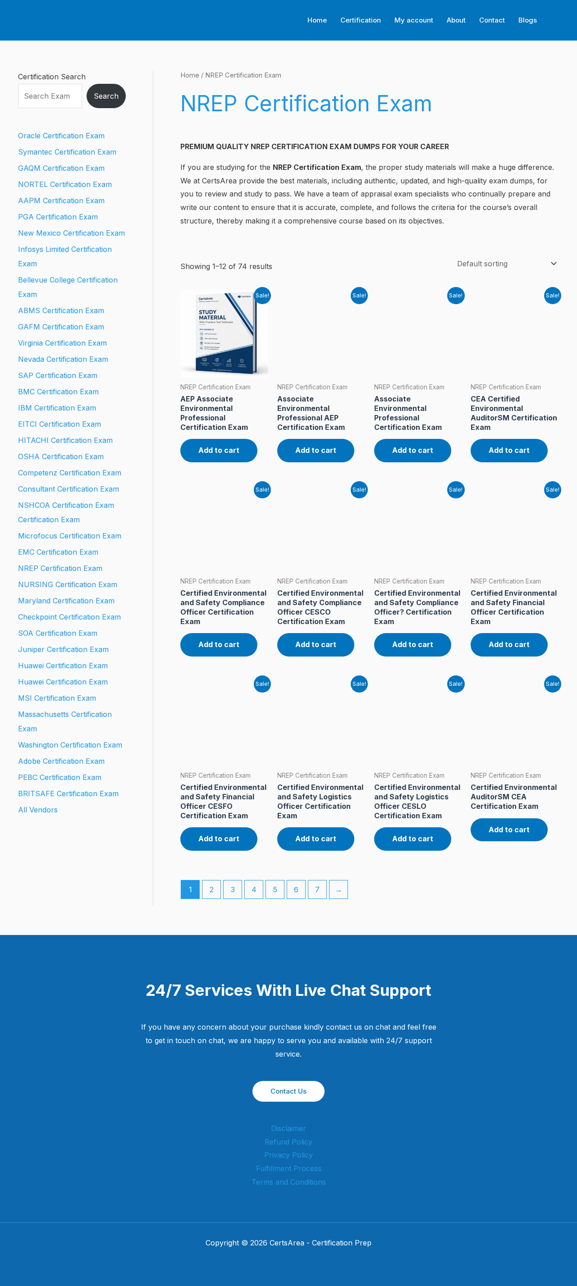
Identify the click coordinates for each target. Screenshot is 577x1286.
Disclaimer (288, 1128)
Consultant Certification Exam (68, 488)
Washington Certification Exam (70, 744)
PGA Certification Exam (58, 216)
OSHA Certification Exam (61, 456)
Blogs (527, 20)
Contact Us (288, 1091)
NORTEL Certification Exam (65, 184)
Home (317, 20)
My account (413, 20)
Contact (492, 20)
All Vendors (38, 809)
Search (106, 95)
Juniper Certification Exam (63, 649)
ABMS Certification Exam (61, 310)
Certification (360, 20)
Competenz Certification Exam (69, 472)
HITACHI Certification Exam (65, 440)
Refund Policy (288, 1141)
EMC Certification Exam (58, 551)
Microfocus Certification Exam (69, 535)
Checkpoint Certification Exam (69, 616)
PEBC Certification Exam (59, 777)
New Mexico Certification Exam (71, 232)
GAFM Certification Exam (61, 326)
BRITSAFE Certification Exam (68, 793)
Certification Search (52, 76)
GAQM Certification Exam (61, 168)
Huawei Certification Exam (63, 665)
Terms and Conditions (289, 1181)
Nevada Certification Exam (63, 359)
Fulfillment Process (288, 1168)
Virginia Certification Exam (62, 342)
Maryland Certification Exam (66, 600)
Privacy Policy (288, 1154)
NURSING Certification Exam (67, 584)
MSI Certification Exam (57, 697)
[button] (556, 20)
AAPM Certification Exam (61, 200)
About (456, 20)
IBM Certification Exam (57, 407)
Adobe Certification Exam (61, 761)
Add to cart (218, 450)
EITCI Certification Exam (59, 424)
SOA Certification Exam (57, 633)
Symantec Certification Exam (67, 151)
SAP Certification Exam (57, 375)
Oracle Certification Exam (61, 135)
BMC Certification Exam (58, 391)
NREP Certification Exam (60, 568)
